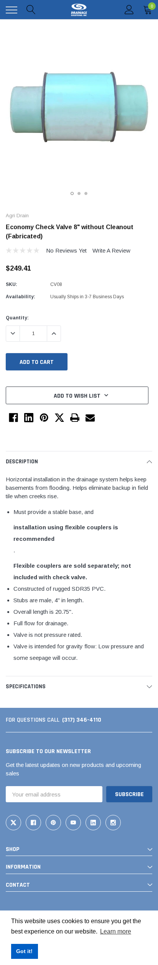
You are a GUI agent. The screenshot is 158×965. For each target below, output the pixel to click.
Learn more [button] (115, 931)
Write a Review (111, 250)
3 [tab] (85, 193)
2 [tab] (79, 193)
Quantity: (17, 318)
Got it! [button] (24, 951)
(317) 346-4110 (81, 720)
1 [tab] (72, 193)
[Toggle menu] (11, 10)
